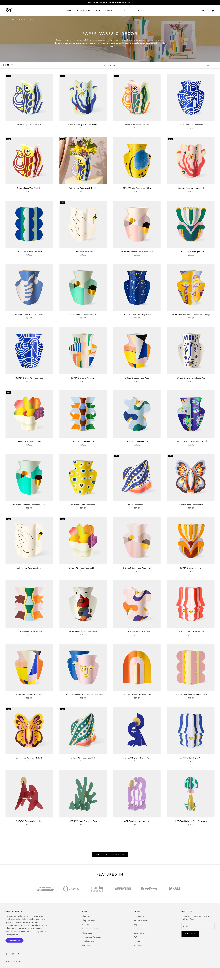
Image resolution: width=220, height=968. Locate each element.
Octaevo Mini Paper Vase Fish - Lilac (83, 188)
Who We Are (139, 916)
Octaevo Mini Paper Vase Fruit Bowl (83, 568)
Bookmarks (127, 11)
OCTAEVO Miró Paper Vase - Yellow (137, 188)
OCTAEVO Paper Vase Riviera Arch (137, 694)
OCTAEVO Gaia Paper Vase (137, 441)
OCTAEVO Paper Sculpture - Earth (83, 821)
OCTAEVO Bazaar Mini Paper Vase (29, 694)
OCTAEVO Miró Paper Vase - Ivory (83, 631)
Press (136, 928)
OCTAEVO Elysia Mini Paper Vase (191, 251)
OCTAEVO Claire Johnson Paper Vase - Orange (191, 314)
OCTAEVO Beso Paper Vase (191, 758)
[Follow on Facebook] (7, 954)
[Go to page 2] (116, 834)
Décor (141, 11)
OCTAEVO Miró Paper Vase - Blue (29, 314)
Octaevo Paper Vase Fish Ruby (29, 188)
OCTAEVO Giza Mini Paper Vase (29, 631)
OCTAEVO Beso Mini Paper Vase (191, 631)
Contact (137, 941)
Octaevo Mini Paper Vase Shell (83, 758)
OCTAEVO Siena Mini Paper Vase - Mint (29, 504)
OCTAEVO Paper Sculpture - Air (137, 821)
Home (8, 20)
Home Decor (87, 933)
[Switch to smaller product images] (8, 65)
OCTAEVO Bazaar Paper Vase (137, 378)
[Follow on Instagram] (12, 954)
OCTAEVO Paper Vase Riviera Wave (29, 251)
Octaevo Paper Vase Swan (83, 251)
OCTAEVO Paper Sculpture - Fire (29, 821)
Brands (69, 11)
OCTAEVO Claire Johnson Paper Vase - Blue (191, 441)
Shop (14, 20)
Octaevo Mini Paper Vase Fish (137, 124)
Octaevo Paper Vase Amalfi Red (191, 188)
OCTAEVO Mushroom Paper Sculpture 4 (191, 821)
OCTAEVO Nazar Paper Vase (83, 504)
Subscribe (190, 934)
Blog (135, 924)
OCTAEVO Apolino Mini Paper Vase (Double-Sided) (83, 694)
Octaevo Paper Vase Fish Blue (29, 124)
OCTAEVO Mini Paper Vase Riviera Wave (191, 694)
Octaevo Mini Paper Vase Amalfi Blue (83, 124)
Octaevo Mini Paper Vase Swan (29, 568)
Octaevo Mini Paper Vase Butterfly (29, 758)
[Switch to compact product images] (12, 65)
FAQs (136, 937)
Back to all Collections (110, 854)
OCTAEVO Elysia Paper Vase (190, 568)
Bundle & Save (88, 941)
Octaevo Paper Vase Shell (137, 504)
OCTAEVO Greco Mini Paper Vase (29, 378)
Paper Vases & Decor (26, 20)
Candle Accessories (90, 928)
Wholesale (138, 945)
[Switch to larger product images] (4, 65)
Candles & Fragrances (88, 11)
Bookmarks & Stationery (91, 937)
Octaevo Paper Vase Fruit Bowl (29, 441)
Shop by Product (88, 916)
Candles (85, 924)
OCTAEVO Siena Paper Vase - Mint (83, 314)
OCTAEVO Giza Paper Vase (83, 441)
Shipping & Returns (141, 920)
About (151, 11)
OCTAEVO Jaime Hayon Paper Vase (137, 314)
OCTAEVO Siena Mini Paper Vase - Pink (137, 251)
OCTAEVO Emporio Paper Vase (83, 378)
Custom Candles (140, 933)
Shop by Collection (89, 920)
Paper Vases (111, 11)
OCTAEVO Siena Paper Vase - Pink (137, 568)
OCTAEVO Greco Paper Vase (191, 124)
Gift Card (86, 945)
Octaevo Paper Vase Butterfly (191, 504)
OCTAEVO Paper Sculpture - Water (137, 758)
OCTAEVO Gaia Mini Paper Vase (137, 631)
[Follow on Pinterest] (18, 954)
